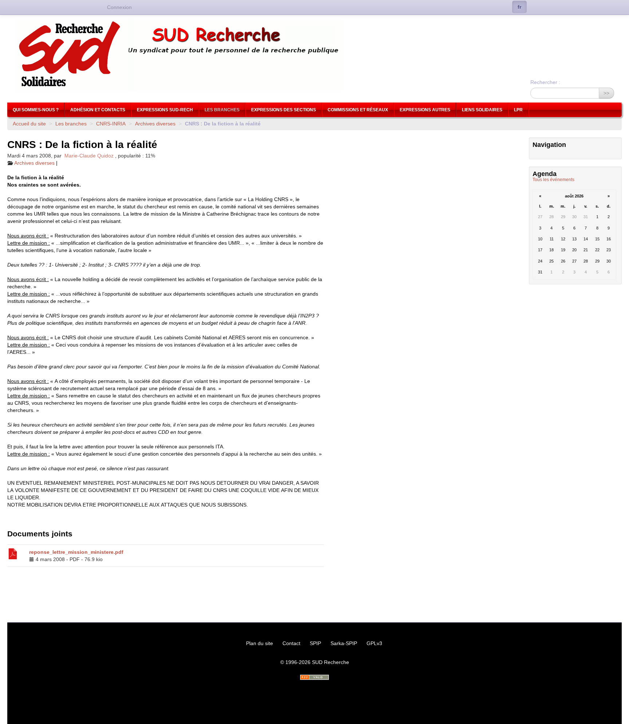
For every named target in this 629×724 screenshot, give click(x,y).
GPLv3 (374, 643)
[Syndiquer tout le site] (314, 677)
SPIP (315, 643)
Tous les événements (553, 179)
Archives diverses (155, 124)
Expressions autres (425, 109)
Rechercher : (545, 82)
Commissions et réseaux (358, 109)
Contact (291, 643)
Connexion (119, 7)
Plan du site (259, 643)
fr (519, 7)
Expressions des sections (283, 109)
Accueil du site (29, 124)
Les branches (222, 109)
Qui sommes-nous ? (36, 109)
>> (606, 93)
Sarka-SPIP (344, 643)
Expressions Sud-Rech (165, 109)
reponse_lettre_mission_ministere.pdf (76, 552)
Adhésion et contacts (97, 109)
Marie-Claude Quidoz (89, 156)
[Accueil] (314, 55)
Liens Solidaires (482, 109)
